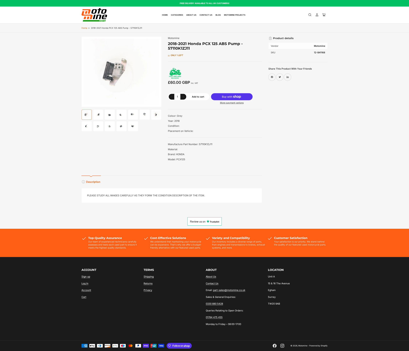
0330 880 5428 (214, 303)
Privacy (148, 290)
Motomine (173, 38)
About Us (191, 15)
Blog (218, 15)
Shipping (149, 276)
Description (93, 181)
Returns (148, 283)
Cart (83, 296)
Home (165, 15)
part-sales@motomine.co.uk (229, 290)
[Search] (309, 14)
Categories (177, 15)
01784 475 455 (214, 317)
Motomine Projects (234, 15)
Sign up (85, 276)
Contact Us (206, 15)
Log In (84, 283)
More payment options (232, 102)
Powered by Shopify (318, 345)
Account (86, 290)
